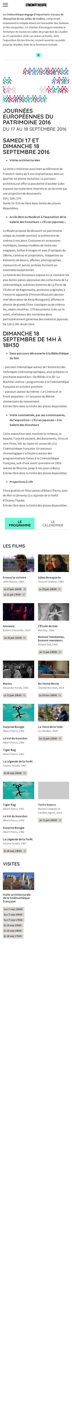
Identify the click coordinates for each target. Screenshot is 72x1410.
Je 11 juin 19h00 (50, 652)
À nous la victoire (14, 577)
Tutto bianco (47, 804)
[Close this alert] (38, 55)
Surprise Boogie (13, 727)
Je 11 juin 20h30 (50, 820)
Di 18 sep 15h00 (15, 773)
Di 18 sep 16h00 (13, 930)
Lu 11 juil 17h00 (14, 594)
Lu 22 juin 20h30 (15, 695)
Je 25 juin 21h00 (15, 637)
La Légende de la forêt (18, 761)
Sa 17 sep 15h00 (13, 909)
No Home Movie (48, 683)
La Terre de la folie (50, 727)
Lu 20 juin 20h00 (50, 589)
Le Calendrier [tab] (52, 523)
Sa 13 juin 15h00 (50, 738)
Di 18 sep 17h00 (13, 936)
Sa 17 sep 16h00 (13, 914)
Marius (7, 683)
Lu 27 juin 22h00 (15, 589)
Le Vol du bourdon (15, 738)
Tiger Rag (9, 750)
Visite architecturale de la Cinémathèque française (17, 898)
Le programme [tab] (20, 523)
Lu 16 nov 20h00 (50, 695)
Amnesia (8, 626)
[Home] (36, 4)
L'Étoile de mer (48, 626)
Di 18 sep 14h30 (15, 851)
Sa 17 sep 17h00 (13, 920)
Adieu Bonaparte (49, 577)
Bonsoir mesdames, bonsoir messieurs (51, 638)
